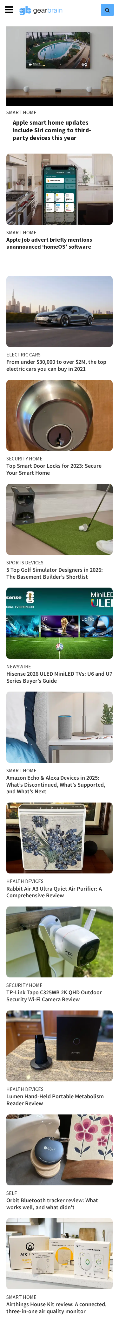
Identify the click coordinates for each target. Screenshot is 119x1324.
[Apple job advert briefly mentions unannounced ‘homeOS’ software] (59, 189)
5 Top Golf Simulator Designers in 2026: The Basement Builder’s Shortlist (54, 573)
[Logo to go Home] (41, 11)
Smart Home (21, 112)
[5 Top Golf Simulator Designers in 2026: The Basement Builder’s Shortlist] (59, 519)
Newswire (18, 666)
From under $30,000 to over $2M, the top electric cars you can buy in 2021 (56, 365)
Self (11, 1193)
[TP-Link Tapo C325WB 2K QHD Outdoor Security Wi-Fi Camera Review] (59, 942)
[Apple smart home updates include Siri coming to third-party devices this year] (59, 66)
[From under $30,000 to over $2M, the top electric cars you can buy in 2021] (59, 311)
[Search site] (107, 10)
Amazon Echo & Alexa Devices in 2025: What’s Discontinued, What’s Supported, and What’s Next (55, 784)
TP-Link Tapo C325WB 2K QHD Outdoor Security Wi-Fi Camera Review (54, 996)
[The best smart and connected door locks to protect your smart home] (59, 415)
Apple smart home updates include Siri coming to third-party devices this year (52, 129)
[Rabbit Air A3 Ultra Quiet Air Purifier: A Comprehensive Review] (59, 838)
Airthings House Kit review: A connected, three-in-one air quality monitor (56, 1307)
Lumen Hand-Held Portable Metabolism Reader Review (55, 1100)
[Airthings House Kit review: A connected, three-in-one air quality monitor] (59, 1253)
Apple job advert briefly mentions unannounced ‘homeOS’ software (49, 243)
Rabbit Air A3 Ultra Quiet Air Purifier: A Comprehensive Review (54, 892)
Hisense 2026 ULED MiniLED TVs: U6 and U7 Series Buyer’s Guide (59, 677)
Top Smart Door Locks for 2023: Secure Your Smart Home (54, 469)
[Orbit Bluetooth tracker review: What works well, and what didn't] (59, 1149)
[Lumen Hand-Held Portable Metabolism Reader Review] (59, 1045)
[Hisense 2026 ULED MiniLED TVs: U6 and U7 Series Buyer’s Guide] (59, 623)
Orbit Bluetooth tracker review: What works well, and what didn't (52, 1203)
